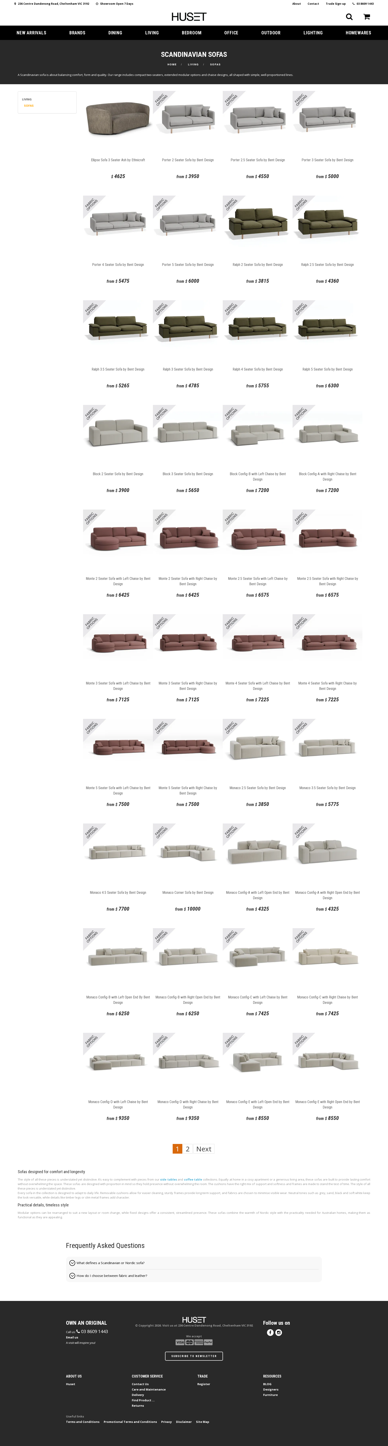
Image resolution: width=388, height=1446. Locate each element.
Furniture (270, 1395)
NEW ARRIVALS (31, 32)
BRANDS (77, 32)
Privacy (166, 1422)
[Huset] (189, 16)
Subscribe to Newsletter (194, 1356)
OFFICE (231, 32)
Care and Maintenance (149, 1389)
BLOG (267, 1384)
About (296, 4)
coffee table (193, 1179)
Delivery (138, 1395)
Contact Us (140, 1384)
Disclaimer (184, 1422)
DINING (115, 32)
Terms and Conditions (82, 1422)
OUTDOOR (271, 32)
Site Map (202, 1422)
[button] (194, 1263)
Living (193, 64)
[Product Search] (349, 16)
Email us (72, 1337)
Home (172, 64)
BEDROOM (192, 32)
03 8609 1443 (364, 4)
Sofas (215, 64)
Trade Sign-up (336, 4)
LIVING (152, 32)
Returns (138, 1406)
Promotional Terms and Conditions (130, 1422)
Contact (313, 4)
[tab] (194, 1263)
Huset (70, 1384)
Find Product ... (143, 1400)
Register (203, 1384)
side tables (168, 1179)
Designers (270, 1389)
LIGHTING (313, 32)
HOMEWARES (358, 32)
